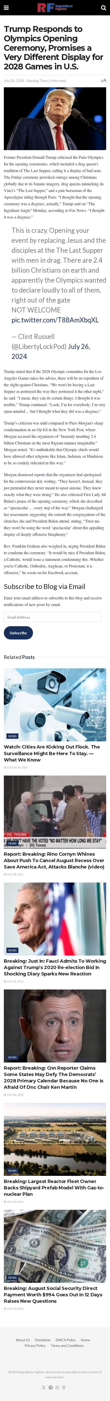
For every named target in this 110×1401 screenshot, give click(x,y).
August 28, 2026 (17, 767)
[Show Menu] (6, 7)
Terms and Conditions (67, 1346)
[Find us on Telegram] (51, 1388)
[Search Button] (103, 7)
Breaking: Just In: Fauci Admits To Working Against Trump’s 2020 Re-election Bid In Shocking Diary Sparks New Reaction (55, 967)
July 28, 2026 (15, 874)
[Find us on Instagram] (57, 1388)
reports (39, 474)
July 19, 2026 (15, 1308)
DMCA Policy (66, 1340)
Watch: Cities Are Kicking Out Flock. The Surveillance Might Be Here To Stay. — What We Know (52, 753)
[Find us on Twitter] (44, 1388)
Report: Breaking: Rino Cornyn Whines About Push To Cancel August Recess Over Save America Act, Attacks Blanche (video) (54, 860)
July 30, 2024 (14, 81)
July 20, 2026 (15, 1201)
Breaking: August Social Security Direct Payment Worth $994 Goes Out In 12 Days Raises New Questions (53, 1295)
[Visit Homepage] (55, 8)
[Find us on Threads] (63, 1388)
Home (85, 1340)
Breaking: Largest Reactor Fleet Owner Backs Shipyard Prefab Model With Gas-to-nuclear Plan (54, 1188)
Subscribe (18, 633)
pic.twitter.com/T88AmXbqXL (55, 320)
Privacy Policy (35, 1346)
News (12, 736)
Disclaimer (43, 1340)
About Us (23, 1340)
